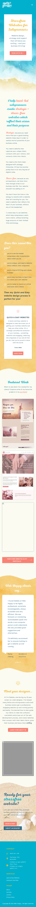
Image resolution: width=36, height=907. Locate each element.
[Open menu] (32, 4)
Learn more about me (18, 730)
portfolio (23, 392)
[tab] (15, 662)
